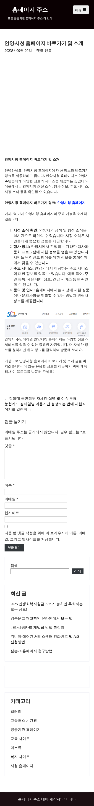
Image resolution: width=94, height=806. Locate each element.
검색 (14, 566)
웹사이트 (12, 513)
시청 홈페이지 (21, 766)
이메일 (11, 499)
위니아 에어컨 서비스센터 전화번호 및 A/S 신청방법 (44, 639)
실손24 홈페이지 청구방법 (31, 651)
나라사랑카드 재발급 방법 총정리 (37, 627)
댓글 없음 (44, 51)
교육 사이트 (20, 739)
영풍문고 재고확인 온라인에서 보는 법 (41, 618)
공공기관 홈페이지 (25, 729)
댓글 (10, 446)
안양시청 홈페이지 (71, 203)
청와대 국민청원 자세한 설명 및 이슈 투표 (41, 398)
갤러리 (15, 711)
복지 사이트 (20, 757)
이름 (10, 485)
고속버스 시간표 (23, 720)
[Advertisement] (47, 105)
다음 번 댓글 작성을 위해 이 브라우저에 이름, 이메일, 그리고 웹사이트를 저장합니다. (45, 536)
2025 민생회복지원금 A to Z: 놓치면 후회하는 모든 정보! (46, 606)
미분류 (15, 748)
